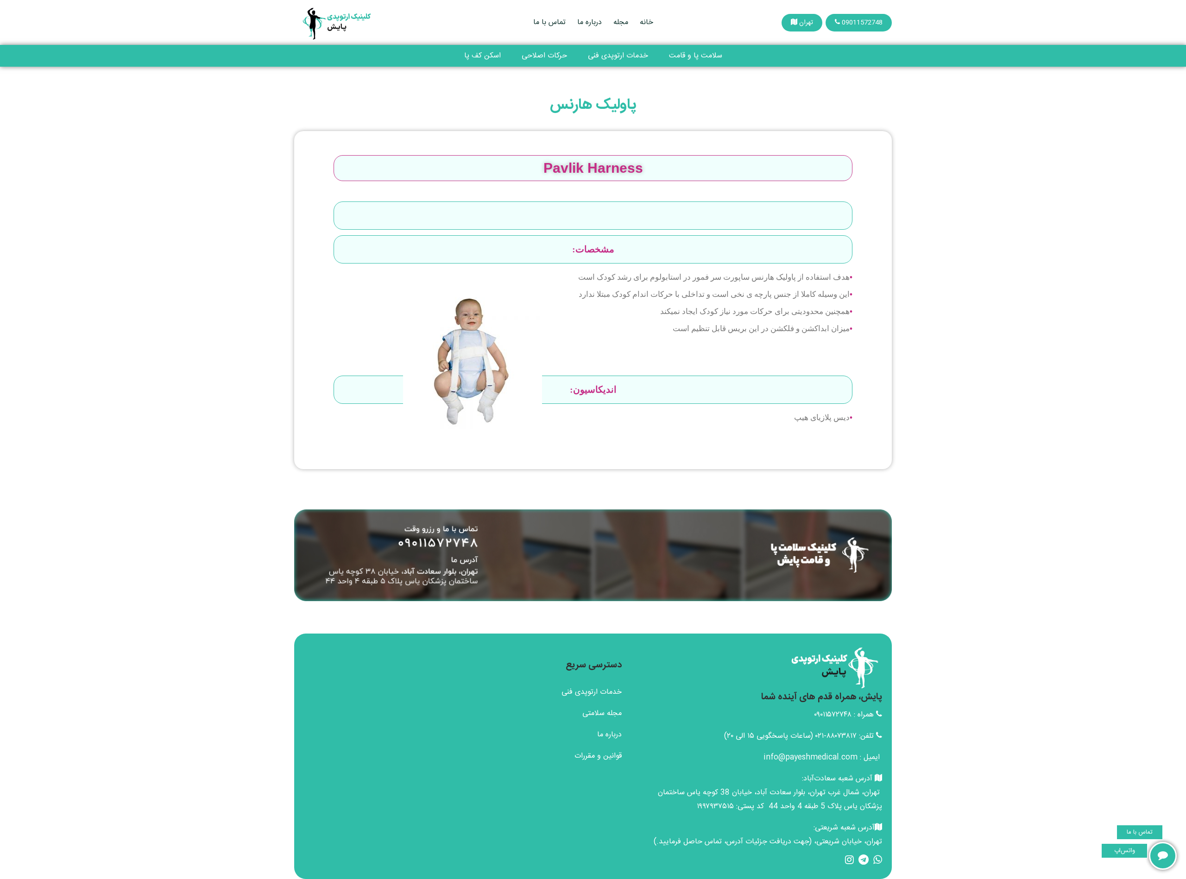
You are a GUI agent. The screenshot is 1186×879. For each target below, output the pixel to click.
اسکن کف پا (482, 56)
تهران (805, 22)
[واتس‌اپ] (1163, 856)
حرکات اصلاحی (544, 56)
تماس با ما (549, 22)
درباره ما (589, 22)
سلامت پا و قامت (695, 56)
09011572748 (861, 22)
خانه (646, 22)
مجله (620, 22)
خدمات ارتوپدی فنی (618, 56)
